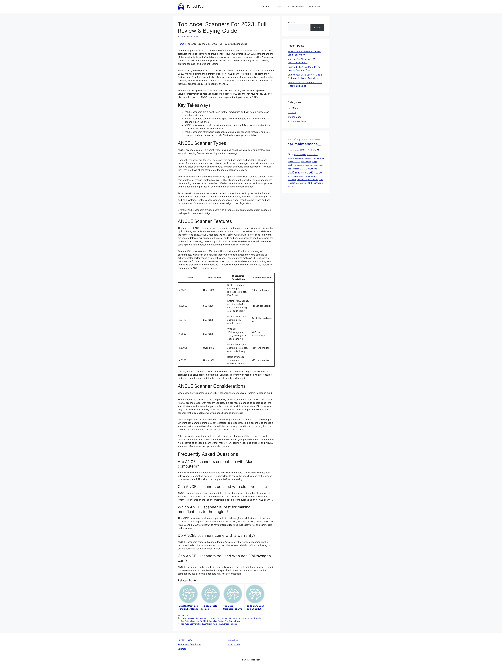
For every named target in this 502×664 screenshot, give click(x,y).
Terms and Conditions (189, 644)
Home (181, 44)
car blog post (298, 139)
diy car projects (300, 155)
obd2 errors (300, 173)
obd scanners (314, 183)
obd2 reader (315, 172)
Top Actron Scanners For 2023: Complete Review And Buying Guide (210, 621)
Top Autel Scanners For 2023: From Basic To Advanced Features (209, 624)
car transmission (307, 150)
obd (208, 618)
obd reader (233, 618)
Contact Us (234, 644)
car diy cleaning (314, 139)
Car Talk (279, 6)
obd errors (222, 618)
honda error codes (303, 165)
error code (296, 162)
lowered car (303, 169)
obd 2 (214, 618)
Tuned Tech (196, 6)
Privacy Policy (185, 640)
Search (291, 22)
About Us (233, 640)
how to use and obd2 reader (193, 618)
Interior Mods (315, 6)
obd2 (291, 172)
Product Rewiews (296, 6)
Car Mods (265, 6)
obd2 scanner (307, 176)
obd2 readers (256, 618)
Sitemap (182, 649)
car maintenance (303, 144)
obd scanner (244, 618)
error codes (306, 162)
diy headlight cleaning (304, 158)
